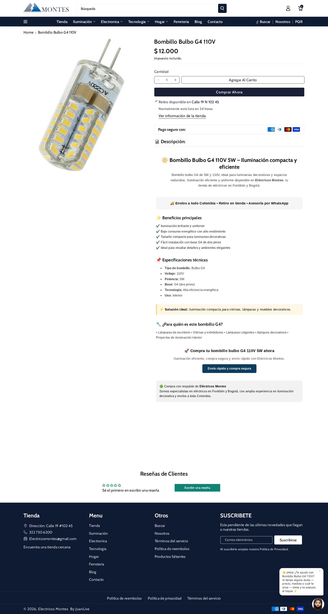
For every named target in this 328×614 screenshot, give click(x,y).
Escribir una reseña (197, 487)
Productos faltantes (170, 556)
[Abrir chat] (318, 604)
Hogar (160, 21)
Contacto (96, 579)
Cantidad (161, 71)
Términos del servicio (171, 541)
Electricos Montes (53, 609)
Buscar (160, 525)
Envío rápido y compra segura (229, 368)
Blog (92, 572)
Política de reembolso (172, 548)
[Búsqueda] (222, 8)
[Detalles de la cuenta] (288, 8)
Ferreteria (96, 564)
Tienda (94, 525)
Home (29, 32)
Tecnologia (137, 21)
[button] (300, 8)
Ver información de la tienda (182, 115)
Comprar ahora (229, 92)
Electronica (110, 21)
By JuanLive (80, 609)
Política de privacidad (165, 598)
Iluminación (82, 21)
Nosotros (162, 533)
